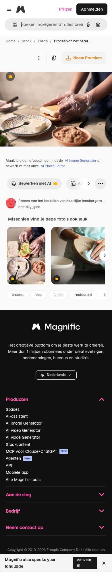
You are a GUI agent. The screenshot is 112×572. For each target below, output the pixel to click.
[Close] (104, 563)
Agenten (18, 458)
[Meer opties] (39, 58)
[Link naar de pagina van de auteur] (11, 204)
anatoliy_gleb (29, 207)
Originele (38, 77)
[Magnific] (56, 328)
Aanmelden (92, 9)
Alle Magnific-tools (23, 479)
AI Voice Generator (23, 437)
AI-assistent (17, 416)
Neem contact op (24, 527)
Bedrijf (13, 511)
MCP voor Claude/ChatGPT (36, 451)
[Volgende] (88, 183)
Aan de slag (18, 494)
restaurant (83, 294)
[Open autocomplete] (13, 24)
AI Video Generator (23, 430)
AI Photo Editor (53, 166)
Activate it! (84, 563)
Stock (27, 41)
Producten (17, 399)
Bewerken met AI (31, 185)
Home (11, 41)
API (9, 465)
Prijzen (65, 9)
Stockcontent (18, 444)
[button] (56, 375)
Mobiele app (17, 472)
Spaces (13, 409)
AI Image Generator (80, 160)
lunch (58, 294)
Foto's (43, 41)
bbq (39, 294)
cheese (18, 294)
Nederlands (56, 375)
